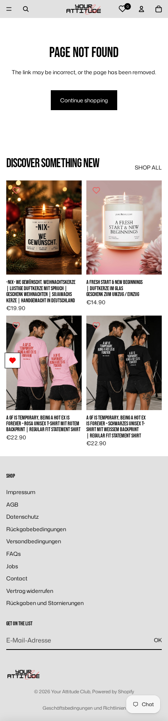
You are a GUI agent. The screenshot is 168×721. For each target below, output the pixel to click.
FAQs (13, 553)
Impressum (20, 492)
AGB (12, 504)
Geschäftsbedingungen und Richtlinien (84, 708)
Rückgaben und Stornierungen (45, 603)
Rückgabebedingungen (36, 529)
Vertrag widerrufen (29, 590)
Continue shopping (84, 100)
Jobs (12, 566)
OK (158, 640)
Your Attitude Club (70, 691)
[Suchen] (25, 9)
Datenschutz (22, 516)
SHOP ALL (148, 167)
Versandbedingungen (33, 541)
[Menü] (9, 9)
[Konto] (141, 9)
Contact (16, 578)
